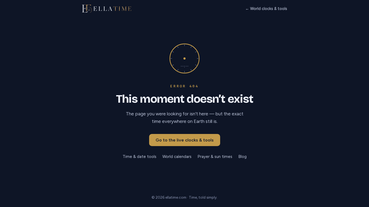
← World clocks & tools (266, 8)
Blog (242, 156)
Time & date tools (139, 156)
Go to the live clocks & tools (185, 140)
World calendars (177, 156)
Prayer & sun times (214, 156)
